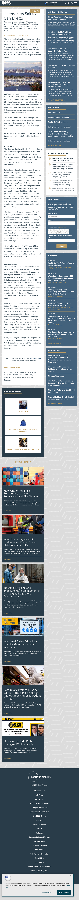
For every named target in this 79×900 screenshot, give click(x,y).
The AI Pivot (39, 858)
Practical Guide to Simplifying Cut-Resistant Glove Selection (61, 398)
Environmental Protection (39, 812)
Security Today (39, 841)
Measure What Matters (56, 376)
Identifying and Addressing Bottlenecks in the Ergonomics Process (60, 369)
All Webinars (53, 343)
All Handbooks (54, 145)
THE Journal (39, 862)
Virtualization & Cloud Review (39, 867)
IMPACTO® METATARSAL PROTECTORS (23, 450)
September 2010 (35, 358)
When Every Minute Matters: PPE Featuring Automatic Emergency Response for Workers (60, 278)
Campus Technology (40, 808)
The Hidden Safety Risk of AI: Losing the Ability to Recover (59, 50)
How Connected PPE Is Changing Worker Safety (18, 742)
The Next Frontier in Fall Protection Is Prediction (61, 67)
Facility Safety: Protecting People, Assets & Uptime (61, 264)
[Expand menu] (75, 3)
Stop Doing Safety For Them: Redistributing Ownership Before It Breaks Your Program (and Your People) (61, 319)
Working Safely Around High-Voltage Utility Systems (59, 304)
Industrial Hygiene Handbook (59, 141)
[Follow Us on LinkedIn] (69, 3)
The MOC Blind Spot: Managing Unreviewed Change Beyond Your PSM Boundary (61, 383)
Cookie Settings (46, 892)
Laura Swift (12, 35)
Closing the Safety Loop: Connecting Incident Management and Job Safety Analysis (61, 292)
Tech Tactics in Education (39, 854)
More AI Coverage (55, 100)
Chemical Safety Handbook (58, 117)
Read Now (7, 511)
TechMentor (39, 850)
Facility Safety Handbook (57, 122)
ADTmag (39, 795)
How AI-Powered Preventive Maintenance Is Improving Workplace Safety (59, 84)
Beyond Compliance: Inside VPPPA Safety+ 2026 (62, 159)
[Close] (70, 876)
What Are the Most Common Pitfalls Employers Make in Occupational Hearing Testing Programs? (59, 359)
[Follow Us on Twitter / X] (72, 3)
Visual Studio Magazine (39, 871)
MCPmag (39, 820)
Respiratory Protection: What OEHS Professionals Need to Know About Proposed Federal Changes (22, 694)
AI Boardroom (39, 791)
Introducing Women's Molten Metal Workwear (23, 430)
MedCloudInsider (39, 824)
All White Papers (55, 404)
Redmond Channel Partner (39, 837)
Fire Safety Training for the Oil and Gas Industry (61, 391)
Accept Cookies (64, 892)
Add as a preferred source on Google (51, 3)
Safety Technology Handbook (59, 127)
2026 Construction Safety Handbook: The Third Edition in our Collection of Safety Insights (60, 134)
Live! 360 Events (39, 816)
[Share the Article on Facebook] (31, 11)
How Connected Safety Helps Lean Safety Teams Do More (59, 33)
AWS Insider (39, 799)
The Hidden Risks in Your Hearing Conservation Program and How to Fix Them (61, 334)
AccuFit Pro (23, 411)
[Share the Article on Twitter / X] (38, 11)
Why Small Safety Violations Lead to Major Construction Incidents (20, 644)
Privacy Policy (63, 227)
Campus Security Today (39, 803)
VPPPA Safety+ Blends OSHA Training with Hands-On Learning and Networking (62, 183)
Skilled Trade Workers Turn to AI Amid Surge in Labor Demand (60, 18)
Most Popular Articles (58, 153)
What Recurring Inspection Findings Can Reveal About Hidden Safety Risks (20, 542)
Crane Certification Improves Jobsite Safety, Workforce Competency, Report (62, 175)
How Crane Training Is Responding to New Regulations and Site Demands (22, 493)
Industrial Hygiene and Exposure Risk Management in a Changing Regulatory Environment (22, 592)
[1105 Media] (39, 785)
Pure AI (39, 829)
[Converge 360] (39, 776)
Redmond (39, 833)
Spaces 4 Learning (39, 845)
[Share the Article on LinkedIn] (34, 11)
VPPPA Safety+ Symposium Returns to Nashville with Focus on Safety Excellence (62, 166)
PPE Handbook (54, 112)
